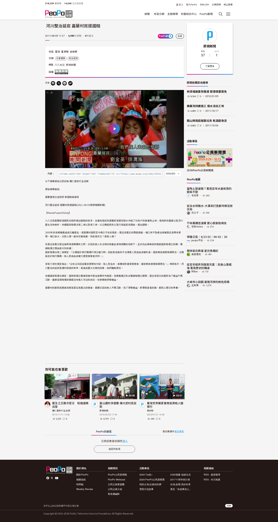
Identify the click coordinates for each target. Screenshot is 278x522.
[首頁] (59, 14)
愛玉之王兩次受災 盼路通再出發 (70, 404)
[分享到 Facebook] (53, 83)
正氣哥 (195, 285)
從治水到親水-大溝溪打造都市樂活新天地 (210, 207)
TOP (229, 505)
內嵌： (51, 173)
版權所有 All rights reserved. (62, 72)
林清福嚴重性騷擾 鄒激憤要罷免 (207, 91)
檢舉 (180, 36)
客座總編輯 (114, 493)
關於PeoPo (82, 474)
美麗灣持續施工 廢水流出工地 (205, 106)
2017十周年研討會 (180, 479)
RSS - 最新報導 (212, 474)
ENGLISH (204, 4)
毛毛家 (195, 195)
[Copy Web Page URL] (70, 83)
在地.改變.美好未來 (180, 484)
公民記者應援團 (116, 484)
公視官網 (216, 4)
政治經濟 (73, 58)
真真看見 (196, 254)
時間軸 (79, 484)
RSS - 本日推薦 (212, 479)
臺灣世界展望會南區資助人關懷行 (165, 404)
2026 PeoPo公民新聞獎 (152, 479)
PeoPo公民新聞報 (117, 474)
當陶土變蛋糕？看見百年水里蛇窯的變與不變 (209, 190)
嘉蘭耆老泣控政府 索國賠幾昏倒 (62, 197)
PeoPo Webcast (116, 479)
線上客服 (228, 4)
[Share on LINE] (64, 83)
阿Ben (194, 271)
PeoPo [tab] (104, 431)
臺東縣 (65, 51)
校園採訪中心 (189, 14)
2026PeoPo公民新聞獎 (200, 170)
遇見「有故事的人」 (181, 489)
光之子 (195, 212)
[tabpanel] (114, 441)
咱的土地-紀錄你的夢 (150, 484)
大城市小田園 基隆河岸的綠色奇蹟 (208, 282)
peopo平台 (197, 240)
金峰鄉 (73, 51)
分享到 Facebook (179, 94)
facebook (48, 478)
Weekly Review (84, 489)
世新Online (197, 226)
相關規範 (81, 479)
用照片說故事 (146, 489)
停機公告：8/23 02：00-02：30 (207, 237)
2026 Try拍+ (146, 474)
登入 (181, 4)
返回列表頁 (114, 449)
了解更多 (209, 66)
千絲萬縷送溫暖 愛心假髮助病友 (207, 223)
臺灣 (57, 51)
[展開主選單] (228, 14)
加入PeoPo (191, 4)
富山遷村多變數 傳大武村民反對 (118, 404)
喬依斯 (150, 410)
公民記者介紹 (115, 489)
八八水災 (60, 64)
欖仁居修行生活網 (61, 410)
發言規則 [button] (179, 431)
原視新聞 (71, 64)
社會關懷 (60, 58)
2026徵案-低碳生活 (180, 474)
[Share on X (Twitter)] (59, 83)
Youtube (57, 478)
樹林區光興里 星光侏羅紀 (202, 251)
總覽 (147, 14)
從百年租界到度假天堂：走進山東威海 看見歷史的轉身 (209, 266)
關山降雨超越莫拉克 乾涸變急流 (207, 120)
